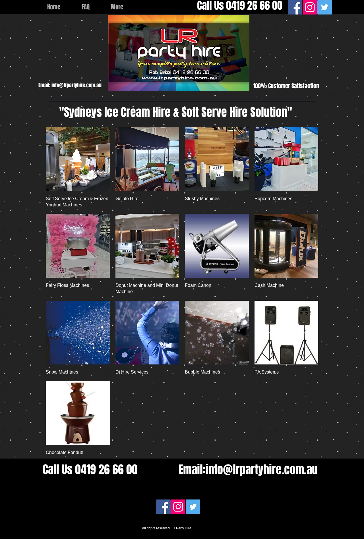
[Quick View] (78, 159)
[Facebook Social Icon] (295, 7)
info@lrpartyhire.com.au (76, 85)
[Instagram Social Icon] (310, 7)
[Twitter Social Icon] (324, 7)
